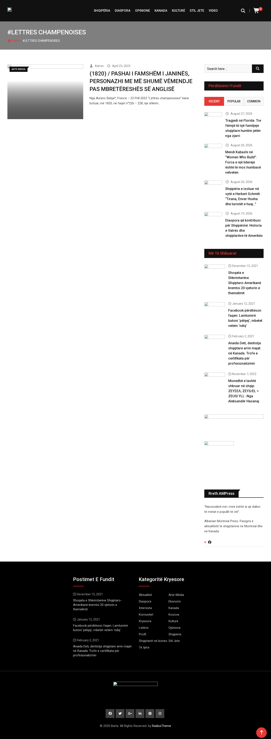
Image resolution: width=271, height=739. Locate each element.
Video (213, 11)
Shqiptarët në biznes (153, 641)
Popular (234, 101)
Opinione (142, 11)
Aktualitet (145, 595)
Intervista (145, 608)
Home (15, 40)
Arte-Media (176, 595)
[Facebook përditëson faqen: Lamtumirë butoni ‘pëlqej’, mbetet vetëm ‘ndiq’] (214, 310)
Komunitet (146, 614)
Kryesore (145, 621)
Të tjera (144, 647)
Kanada (161, 11)
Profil (142, 634)
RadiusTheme (161, 726)
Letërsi (143, 628)
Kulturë (178, 11)
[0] (256, 10)
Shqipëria (175, 634)
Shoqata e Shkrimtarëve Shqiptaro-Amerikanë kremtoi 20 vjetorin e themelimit (244, 283)
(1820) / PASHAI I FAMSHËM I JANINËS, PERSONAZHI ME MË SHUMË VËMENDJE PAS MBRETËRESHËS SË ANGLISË (141, 81)
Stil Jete (197, 11)
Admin (99, 66)
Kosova (174, 614)
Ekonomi (175, 601)
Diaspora (122, 11)
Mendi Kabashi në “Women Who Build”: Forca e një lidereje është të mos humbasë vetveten (243, 162)
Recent (214, 101)
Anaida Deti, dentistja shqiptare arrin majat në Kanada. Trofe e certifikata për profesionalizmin (244, 353)
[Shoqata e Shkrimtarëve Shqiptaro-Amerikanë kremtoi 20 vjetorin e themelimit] (214, 272)
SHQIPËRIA (102, 11)
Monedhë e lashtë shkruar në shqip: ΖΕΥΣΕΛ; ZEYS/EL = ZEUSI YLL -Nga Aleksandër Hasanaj (243, 391)
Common (253, 101)
